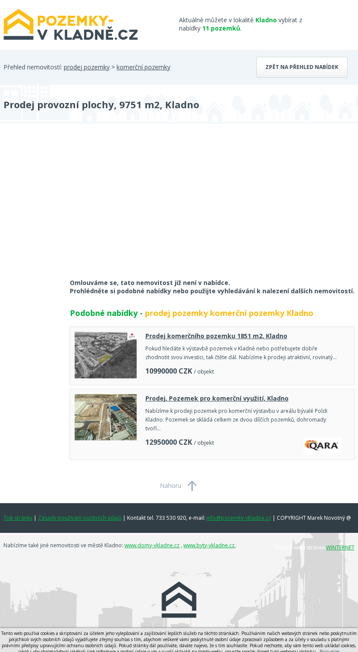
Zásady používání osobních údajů (79, 518)
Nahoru (170, 485)
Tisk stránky (17, 518)
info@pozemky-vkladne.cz (239, 518)
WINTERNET (340, 547)
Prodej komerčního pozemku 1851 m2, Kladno (216, 336)
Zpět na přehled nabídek (301, 67)
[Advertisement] (68, 207)
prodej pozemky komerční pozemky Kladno (229, 313)
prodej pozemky (87, 67)
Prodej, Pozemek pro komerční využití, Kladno (217, 398)
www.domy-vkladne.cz (151, 545)
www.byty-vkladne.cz (208, 545)
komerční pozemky (143, 67)
